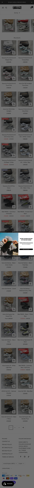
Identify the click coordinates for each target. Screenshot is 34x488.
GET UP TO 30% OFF (26, 249)
